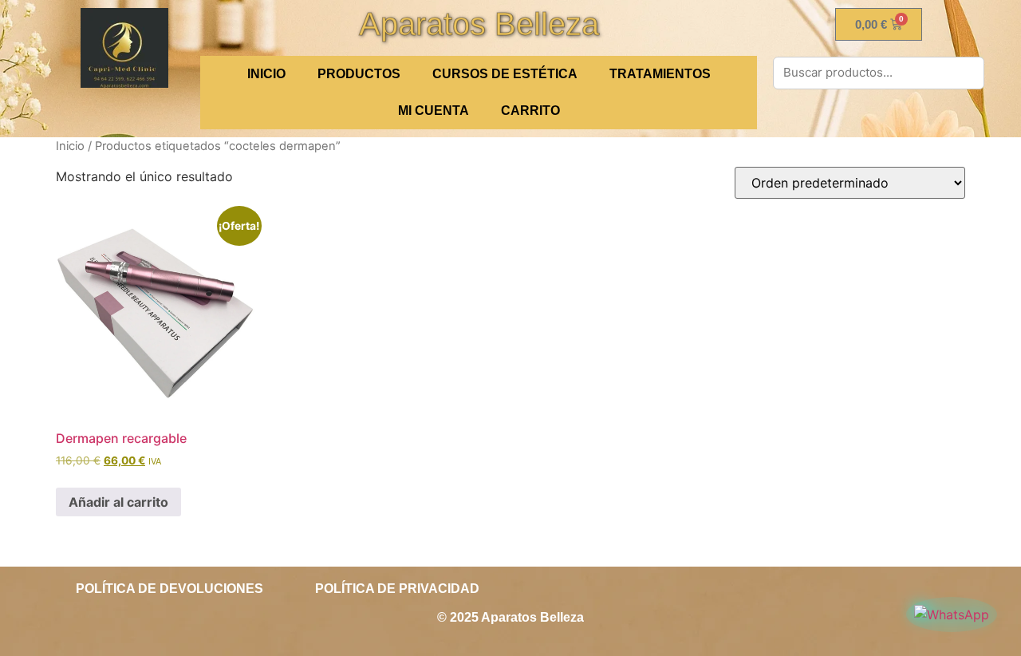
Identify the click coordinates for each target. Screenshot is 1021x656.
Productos (358, 74)
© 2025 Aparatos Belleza (510, 617)
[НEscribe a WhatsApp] (951, 614)
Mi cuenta (433, 110)
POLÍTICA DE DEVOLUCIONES (169, 588)
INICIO (266, 74)
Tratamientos (660, 74)
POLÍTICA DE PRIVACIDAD (397, 588)
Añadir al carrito (118, 502)
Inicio (70, 146)
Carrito (530, 110)
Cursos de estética (505, 74)
